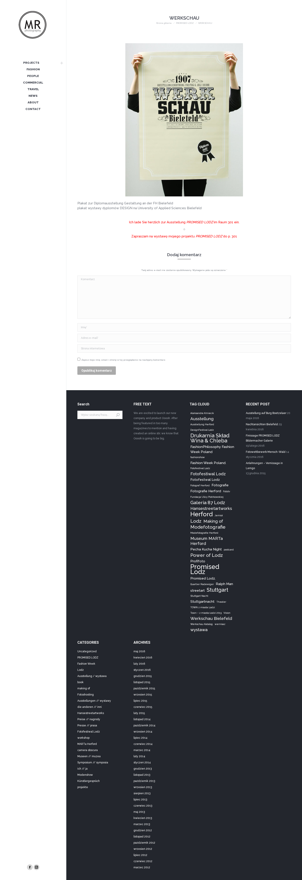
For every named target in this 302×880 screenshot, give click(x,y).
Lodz (195, 521)
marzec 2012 (142, 867)
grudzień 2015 (143, 676)
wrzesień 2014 (143, 731)
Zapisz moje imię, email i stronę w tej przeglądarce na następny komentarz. (123, 360)
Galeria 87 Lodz (207, 502)
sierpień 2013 (142, 793)
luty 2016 (139, 663)
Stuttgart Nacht (199, 596)
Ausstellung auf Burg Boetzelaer (266, 413)
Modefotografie (208, 526)
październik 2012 (144, 842)
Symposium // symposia (92, 762)
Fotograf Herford (200, 485)
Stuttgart (217, 589)
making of (83, 688)
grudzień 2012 (143, 830)
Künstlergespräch (88, 781)
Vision (227, 613)
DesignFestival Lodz (202, 430)
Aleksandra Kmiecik (202, 413)
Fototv (226, 491)
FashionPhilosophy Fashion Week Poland (212, 449)
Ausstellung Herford (202, 424)
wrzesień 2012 (143, 848)
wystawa (199, 629)
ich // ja (82, 768)
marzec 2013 (142, 824)
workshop (83, 737)
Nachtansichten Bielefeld (262, 424)
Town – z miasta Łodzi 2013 (206, 613)
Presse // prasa (87, 725)
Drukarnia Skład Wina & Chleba (209, 438)
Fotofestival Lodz (200, 468)
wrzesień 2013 (143, 787)
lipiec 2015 (140, 700)
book (80, 682)
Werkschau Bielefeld (211, 618)
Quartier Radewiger (202, 584)
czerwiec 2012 (143, 861)
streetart (197, 590)
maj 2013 (139, 811)
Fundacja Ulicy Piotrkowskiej (207, 497)
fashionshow (197, 457)
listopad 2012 (142, 836)
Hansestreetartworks (211, 508)
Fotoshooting (85, 694)
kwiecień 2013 (143, 818)
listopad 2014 (142, 719)
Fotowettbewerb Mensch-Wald (265, 451)
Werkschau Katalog (201, 624)
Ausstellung (202, 418)
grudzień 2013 (143, 768)
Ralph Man (224, 584)
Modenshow (85, 774)
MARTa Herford (87, 744)
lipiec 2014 (140, 737)
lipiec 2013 (140, 799)
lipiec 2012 (140, 855)
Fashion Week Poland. (208, 463)
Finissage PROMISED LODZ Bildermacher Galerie (263, 438)
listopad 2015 (142, 682)
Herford (201, 514)
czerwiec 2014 (143, 744)
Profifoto (197, 561)
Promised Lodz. (203, 578)
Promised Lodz (204, 569)
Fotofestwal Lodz (205, 479)
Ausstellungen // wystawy (94, 700)
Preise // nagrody (88, 719)
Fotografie (220, 485)
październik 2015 (144, 688)
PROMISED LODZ (87, 657)
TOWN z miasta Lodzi (202, 607)
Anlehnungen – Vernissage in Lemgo (264, 466)
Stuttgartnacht (202, 601)
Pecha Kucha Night (206, 549)
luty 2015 (139, 713)
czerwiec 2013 (143, 805)
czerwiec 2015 (143, 706)
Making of (213, 521)
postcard (229, 549)
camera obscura (87, 750)
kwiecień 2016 (143, 657)
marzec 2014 (142, 750)
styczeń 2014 (142, 762)
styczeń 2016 (142, 669)
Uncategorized (87, 651)
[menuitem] (31, 63)
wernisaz (220, 624)
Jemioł (219, 515)
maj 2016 (139, 651)
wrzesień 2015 (143, 694)
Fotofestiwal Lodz (208, 473)
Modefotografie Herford (204, 532)
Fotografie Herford (205, 491)
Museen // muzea (89, 756)
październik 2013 (144, 781)
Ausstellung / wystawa (92, 676)
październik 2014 (144, 725)
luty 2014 (139, 756)
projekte (82, 787)
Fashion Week (86, 663)
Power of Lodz (206, 555)
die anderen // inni (89, 706)
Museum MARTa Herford (206, 541)
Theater (221, 601)
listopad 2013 (142, 774)
